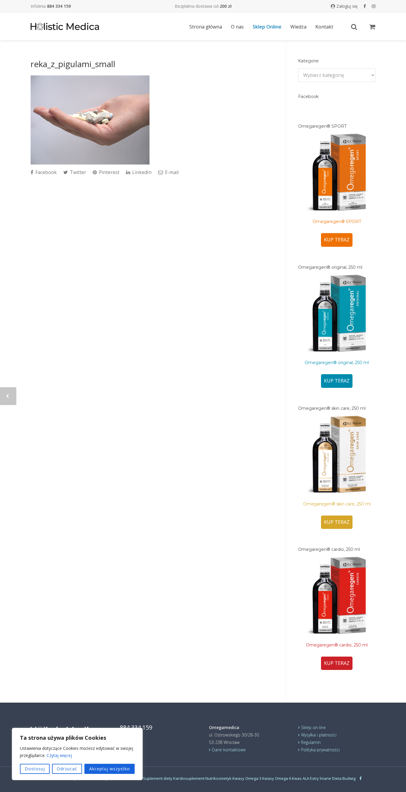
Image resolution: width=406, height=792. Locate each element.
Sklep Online (267, 26)
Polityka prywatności (320, 750)
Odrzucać (67, 769)
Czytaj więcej (59, 755)
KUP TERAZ (337, 239)
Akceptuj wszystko (109, 769)
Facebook (45, 172)
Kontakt (324, 26)
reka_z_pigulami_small (73, 63)
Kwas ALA (300, 778)
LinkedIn (141, 172)
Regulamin (311, 742)
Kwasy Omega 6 (276, 778)
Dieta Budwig (343, 778)
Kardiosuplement (188, 778)
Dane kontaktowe (229, 750)
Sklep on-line (313, 727)
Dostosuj (35, 769)
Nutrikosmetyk (218, 778)
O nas (237, 26)
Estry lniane (320, 778)
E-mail (171, 172)
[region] (77, 754)
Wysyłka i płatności (318, 735)
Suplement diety (157, 778)
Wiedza (298, 26)
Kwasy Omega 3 (246, 778)
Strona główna (205, 26)
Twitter (77, 172)
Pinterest (108, 172)
